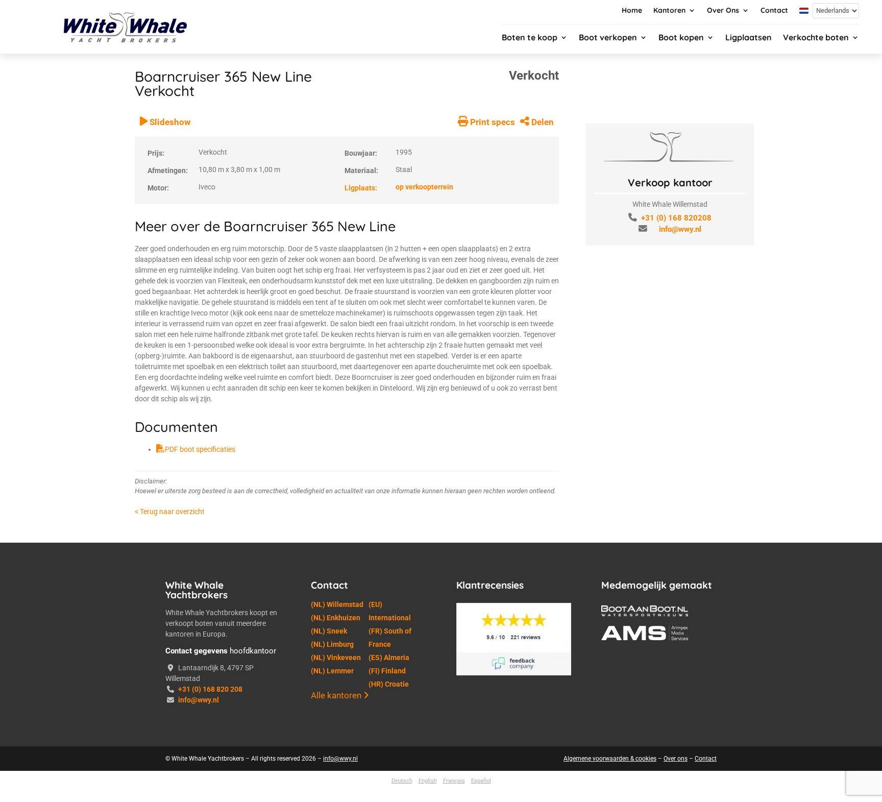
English (428, 780)
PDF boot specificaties (200, 449)
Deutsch (401, 780)
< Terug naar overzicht (170, 511)
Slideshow (169, 122)
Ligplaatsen (748, 38)
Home (632, 11)
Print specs (491, 122)
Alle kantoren (337, 695)
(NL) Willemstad (337, 604)
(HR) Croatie (389, 684)
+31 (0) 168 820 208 (210, 689)
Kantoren (669, 11)
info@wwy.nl (680, 229)
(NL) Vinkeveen (336, 657)
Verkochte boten (816, 38)
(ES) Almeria (389, 657)
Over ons (676, 758)
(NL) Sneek (329, 631)
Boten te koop (529, 38)
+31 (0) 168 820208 (676, 218)
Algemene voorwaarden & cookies (610, 758)
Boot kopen (681, 38)
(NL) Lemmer (332, 671)
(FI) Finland (387, 671)
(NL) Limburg (332, 644)
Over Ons (723, 11)
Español (481, 780)
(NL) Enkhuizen (335, 618)
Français (454, 780)
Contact (774, 11)
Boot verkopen (608, 38)
